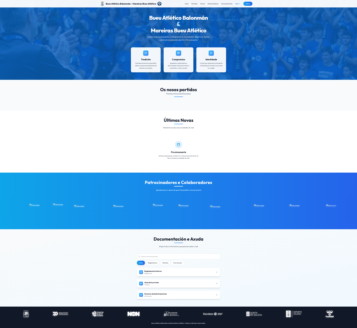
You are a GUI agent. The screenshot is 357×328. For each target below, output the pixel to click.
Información (177, 263)
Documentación (226, 4)
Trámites (165, 263)
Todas (141, 263)
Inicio (187, 4)
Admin (248, 4)
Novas (202, 4)
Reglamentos (152, 263)
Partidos (194, 4)
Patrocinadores (213, 4)
